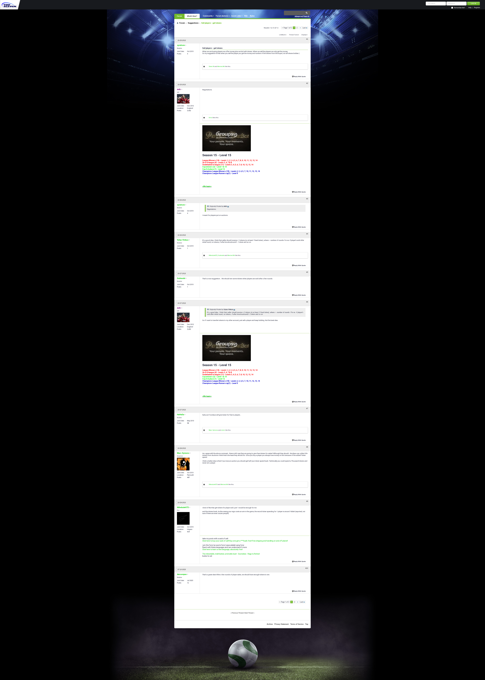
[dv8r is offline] (183, 99)
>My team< (207, 186)
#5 (307, 272)
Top (306, 624)
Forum (179, 16)
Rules (252, 16)
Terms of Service (297, 624)
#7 (307, 408)
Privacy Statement (281, 624)
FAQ (245, 16)
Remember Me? (459, 8)
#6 (307, 302)
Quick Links (236, 16)
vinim (223, 430)
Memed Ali (221, 66)
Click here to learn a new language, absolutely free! (222, 549)
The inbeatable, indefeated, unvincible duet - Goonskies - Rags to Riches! (231, 554)
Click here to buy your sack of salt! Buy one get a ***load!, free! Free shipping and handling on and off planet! (245, 541)
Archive (270, 624)
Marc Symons (213, 430)
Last (304, 28)
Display (303, 35)
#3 (307, 199)
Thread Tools (293, 35)
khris (210, 117)
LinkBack (282, 35)
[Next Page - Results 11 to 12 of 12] (300, 27)
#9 (307, 501)
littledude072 (213, 255)
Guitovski (221, 255)
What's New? (192, 16)
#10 (306, 568)
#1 (307, 39)
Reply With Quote (300, 76)
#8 (307, 447)
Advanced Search (302, 16)
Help (469, 7)
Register (477, 7)
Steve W (211, 66)
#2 (307, 83)
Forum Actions (222, 16)
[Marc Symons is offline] (183, 464)
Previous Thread (237, 613)
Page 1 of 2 (288, 28)
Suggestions (193, 23)
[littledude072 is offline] (183, 518)
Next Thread (249, 613)
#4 (307, 234)
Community (208, 16)
